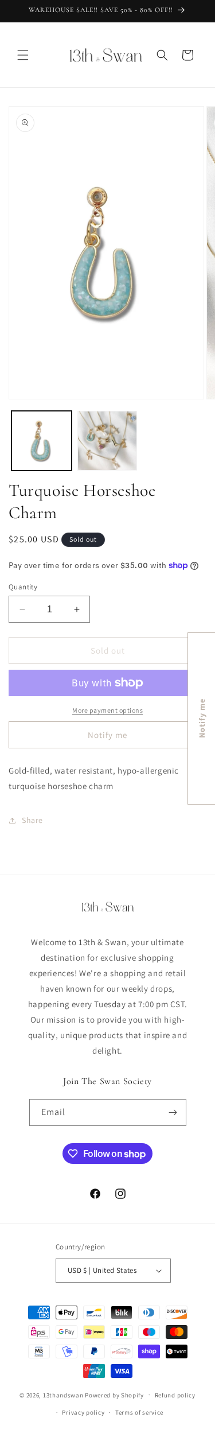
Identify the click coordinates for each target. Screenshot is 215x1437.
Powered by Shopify (114, 1395)
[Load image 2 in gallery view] (107, 441)
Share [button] (32, 820)
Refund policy (175, 1395)
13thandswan (63, 1395)
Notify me (107, 734)
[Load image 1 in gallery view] (41, 441)
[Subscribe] (173, 1112)
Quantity (23, 587)
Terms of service (139, 1412)
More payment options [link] (107, 710)
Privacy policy (83, 1412)
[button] (23, 55)
